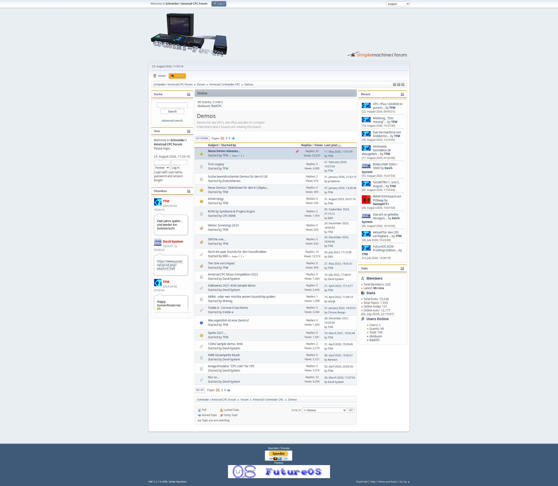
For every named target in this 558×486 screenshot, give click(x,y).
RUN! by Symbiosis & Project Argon (231, 211)
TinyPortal (361, 481)
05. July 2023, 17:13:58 (337, 252)
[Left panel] (394, 84)
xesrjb (331, 301)
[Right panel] (398, 84)
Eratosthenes (231, 181)
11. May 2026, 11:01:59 (338, 151)
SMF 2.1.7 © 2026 (157, 481)
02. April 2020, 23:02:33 (338, 366)
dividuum (375, 336)
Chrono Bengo (336, 312)
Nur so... (213, 377)
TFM (166, 201)
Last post (331, 145)
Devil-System (173, 241)
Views (318, 145)
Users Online (377, 318)
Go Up (200, 390)
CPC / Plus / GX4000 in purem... (387, 106)
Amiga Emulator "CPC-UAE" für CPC (231, 366)
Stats (364, 268)
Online (202, 93)
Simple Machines (178, 481)
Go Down (202, 138)
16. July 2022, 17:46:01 (337, 275)
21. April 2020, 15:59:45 (338, 344)
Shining (227, 301)
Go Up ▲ (405, 481)
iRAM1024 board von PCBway (387, 198)
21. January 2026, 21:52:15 (340, 177)
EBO (330, 218)
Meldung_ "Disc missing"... (383, 120)
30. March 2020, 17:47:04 (339, 377)
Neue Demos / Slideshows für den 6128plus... (238, 188)
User (157, 131)
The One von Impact (221, 263)
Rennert (332, 360)
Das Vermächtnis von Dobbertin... (387, 134)
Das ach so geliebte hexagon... (386, 216)
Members (374, 278)
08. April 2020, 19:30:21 (338, 355)
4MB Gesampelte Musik (224, 355)
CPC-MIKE (229, 216)
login (166, 148)
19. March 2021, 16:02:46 (339, 333)
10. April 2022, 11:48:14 (338, 297)
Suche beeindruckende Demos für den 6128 (237, 176)
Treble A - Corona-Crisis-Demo (228, 308)
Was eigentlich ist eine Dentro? (228, 320)
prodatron (334, 181)
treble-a (228, 312)
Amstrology (216, 199)
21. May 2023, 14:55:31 (338, 263)
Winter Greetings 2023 (223, 225)
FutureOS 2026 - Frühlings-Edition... (385, 248)
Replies (306, 145)
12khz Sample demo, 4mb (225, 344)
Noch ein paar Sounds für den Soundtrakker (237, 252)
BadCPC (374, 340)
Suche (158, 94)
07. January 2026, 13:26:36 (340, 188)
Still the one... (217, 239)
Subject (213, 145)
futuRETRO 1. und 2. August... (386, 184)
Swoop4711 (381, 204)
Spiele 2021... (217, 333)
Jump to (296, 409)
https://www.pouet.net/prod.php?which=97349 (170, 265)
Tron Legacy (216, 164)
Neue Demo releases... (224, 151)
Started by (228, 145)
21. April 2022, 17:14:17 (338, 286)
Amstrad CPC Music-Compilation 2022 (233, 274)
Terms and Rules (387, 481)
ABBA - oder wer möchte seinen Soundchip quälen (241, 297)
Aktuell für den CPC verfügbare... (386, 234)
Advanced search (172, 120)
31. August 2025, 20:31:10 (340, 199)
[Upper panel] (403, 84)
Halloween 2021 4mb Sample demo (231, 285)
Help (373, 481)
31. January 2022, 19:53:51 (340, 308)
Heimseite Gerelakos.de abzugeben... (376, 150)
